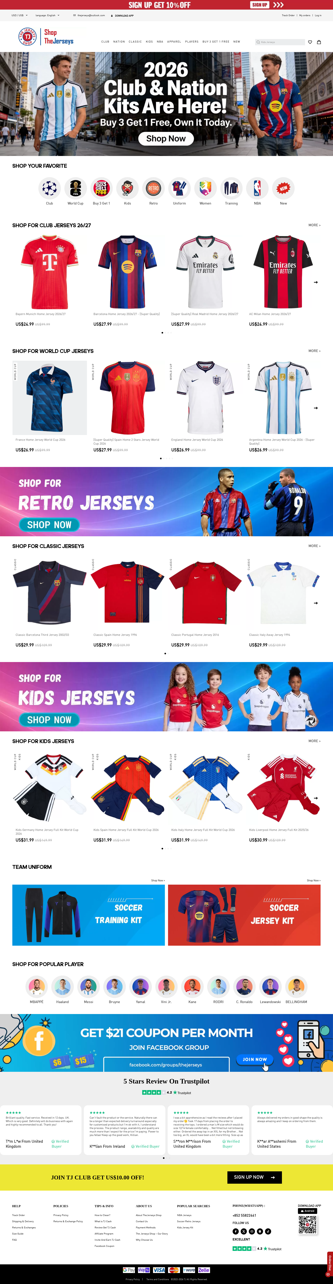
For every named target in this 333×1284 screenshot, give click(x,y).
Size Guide (18, 1234)
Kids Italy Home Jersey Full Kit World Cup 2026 (203, 830)
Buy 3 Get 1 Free (216, 41)
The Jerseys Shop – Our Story (152, 1234)
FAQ (14, 1240)
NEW (236, 41)
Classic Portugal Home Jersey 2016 (195, 635)
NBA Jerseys (184, 1215)
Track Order (288, 15)
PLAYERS (192, 41)
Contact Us (142, 1221)
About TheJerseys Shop (148, 1215)
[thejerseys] (49, 36)
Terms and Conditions (157, 1279)
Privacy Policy (60, 1215)
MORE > (315, 225)
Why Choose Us (144, 1240)
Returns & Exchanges (24, 1227)
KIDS (149, 41)
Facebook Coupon (104, 1246)
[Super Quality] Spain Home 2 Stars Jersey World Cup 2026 (126, 441)
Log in (318, 15)
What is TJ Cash (103, 1221)
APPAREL (174, 41)
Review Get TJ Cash (105, 1227)
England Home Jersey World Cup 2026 (197, 440)
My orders (304, 15)
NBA (160, 41)
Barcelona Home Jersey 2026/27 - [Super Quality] (126, 314)
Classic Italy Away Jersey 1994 (269, 635)
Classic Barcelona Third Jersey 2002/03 (42, 635)
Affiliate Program (104, 1234)
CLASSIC (135, 41)
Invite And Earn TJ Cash (107, 1240)
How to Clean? (102, 1215)
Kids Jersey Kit (185, 1227)
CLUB (105, 41)
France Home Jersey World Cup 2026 (40, 440)
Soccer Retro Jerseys (188, 1221)
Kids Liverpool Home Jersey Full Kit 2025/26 (279, 830)
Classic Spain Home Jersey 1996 (115, 635)
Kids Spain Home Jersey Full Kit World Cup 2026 (126, 830)
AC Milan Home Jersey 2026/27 (270, 314)
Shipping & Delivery (23, 1221)
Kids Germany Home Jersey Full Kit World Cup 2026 (47, 832)
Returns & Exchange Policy (68, 1221)
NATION (119, 41)
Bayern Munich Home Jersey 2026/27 (41, 314)
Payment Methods (146, 1227)
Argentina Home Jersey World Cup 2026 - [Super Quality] (282, 441)
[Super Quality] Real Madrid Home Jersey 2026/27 (204, 314)
